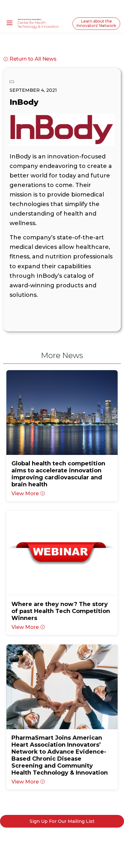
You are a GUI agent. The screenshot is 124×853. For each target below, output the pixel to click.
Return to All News (33, 59)
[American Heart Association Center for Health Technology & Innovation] (38, 23)
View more (25, 493)
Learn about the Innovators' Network (96, 23)
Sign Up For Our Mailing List (62, 821)
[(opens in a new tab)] (62, 412)
